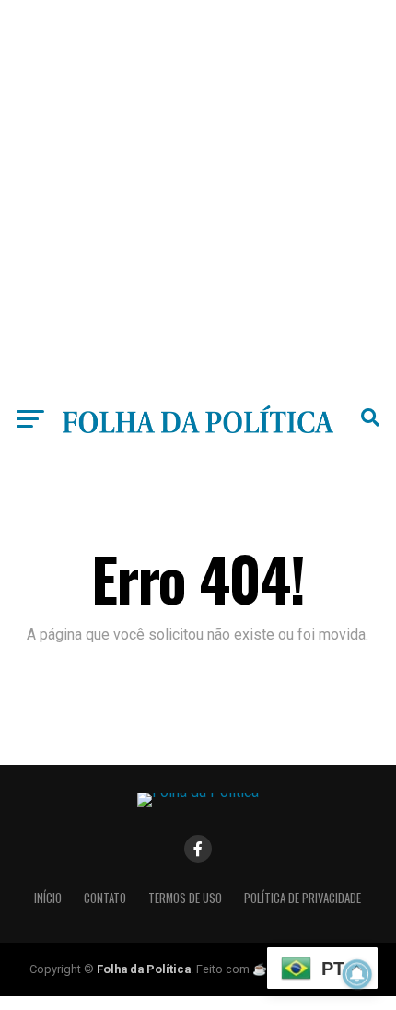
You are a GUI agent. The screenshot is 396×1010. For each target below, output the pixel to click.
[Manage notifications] (357, 974)
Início (48, 898)
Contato (105, 898)
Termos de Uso (185, 898)
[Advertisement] (198, 198)
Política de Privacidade (302, 898)
